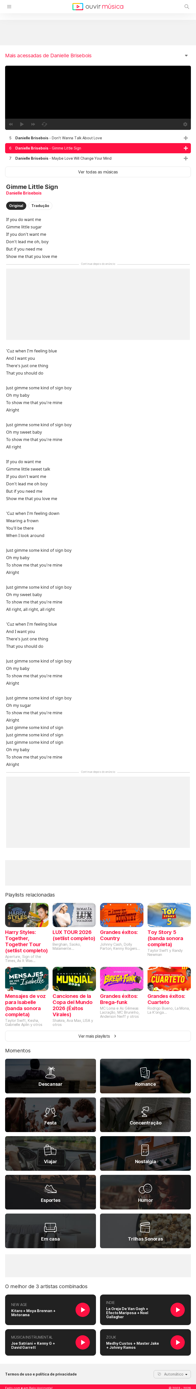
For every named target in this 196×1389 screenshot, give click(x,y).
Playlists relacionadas (30, 895)
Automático (173, 1374)
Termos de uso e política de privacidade (41, 1374)
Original (16, 205)
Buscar (187, 7)
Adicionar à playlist (186, 138)
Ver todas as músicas (98, 171)
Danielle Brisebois (24, 193)
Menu (9, 7)
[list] (98, 148)
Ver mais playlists (94, 1036)
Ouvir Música (97, 6)
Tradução (40, 205)
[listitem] (98, 138)
